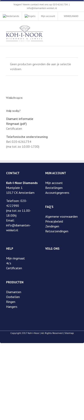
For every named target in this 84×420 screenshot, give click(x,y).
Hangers (11, 307)
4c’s (8, 263)
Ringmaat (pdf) (16, 124)
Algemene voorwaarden (61, 216)
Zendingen (52, 226)
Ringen (10, 302)
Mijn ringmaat (15, 258)
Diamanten (13, 292)
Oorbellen (13, 297)
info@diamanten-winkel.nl (42, 8)
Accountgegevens (57, 193)
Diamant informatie (19, 119)
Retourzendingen (56, 231)
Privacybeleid (54, 221)
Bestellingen (54, 188)
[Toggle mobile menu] (76, 27)
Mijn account (54, 183)
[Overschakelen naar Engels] (30, 16)
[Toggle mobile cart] (69, 27)
